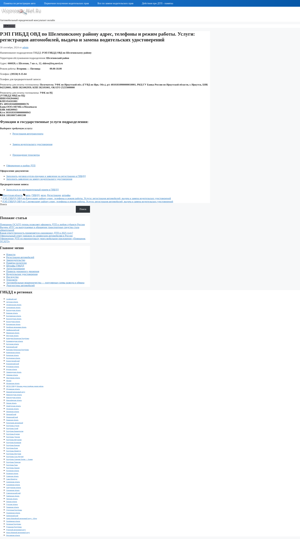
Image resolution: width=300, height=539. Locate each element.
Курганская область (12, 366)
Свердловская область (13, 487)
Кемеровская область (13, 352)
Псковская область (12, 420)
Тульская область (12, 504)
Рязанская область (12, 473)
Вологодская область (13, 321)
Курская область (11, 369)
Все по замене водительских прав (115, 3)
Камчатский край (11, 347)
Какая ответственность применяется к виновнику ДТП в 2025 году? (36, 233)
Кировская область (12, 355)
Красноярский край (12, 364)
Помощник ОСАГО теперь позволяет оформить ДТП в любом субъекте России (42, 224)
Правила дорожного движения (22, 271)
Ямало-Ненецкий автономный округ (18, 532)
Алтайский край (11, 299)
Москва (8, 380)
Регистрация (54, 195)
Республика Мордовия (13, 454)
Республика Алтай (12, 428)
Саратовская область (13, 482)
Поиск (3, 204)
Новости (10, 254)
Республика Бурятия (13, 434)
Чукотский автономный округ (16, 530)
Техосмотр (11, 279)
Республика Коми (12, 448)
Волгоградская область (13, 319)
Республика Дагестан (13, 437)
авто (28, 195)
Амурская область (12, 302)
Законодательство (15, 260)
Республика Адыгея (12, 425)
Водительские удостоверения (22, 274)
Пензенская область (12, 411)
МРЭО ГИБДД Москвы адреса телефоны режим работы (24, 386)
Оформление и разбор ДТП (20, 165)
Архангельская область (13, 305)
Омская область (11, 403)
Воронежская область (13, 324)
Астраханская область (13, 307)
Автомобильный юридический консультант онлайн (27, 20)
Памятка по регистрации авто (19, 3)
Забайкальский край (12, 330)
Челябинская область (13, 521)
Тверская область (12, 499)
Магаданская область (13, 378)
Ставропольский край (13, 493)
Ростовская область (12, 470)
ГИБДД (36, 195)
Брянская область (12, 313)
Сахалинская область (13, 485)
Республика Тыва (12, 465)
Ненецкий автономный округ (15, 392)
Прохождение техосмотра (26, 155)
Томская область (11, 501)
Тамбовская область (12, 496)
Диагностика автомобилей (20, 285)
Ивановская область (12, 333)
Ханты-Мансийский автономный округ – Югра (21, 518)
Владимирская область (13, 316)
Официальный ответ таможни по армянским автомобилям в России (36, 235)
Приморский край (12, 417)
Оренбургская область (13, 406)
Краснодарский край (13, 361)
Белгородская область (13, 310)
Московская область (13, 383)
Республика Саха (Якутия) (15, 456)
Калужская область (12, 344)
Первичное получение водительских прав (66, 3)
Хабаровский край (12, 515)
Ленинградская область (13, 372)
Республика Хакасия (13, 468)
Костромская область (13, 358)
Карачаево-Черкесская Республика (17, 350)
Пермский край (11, 414)
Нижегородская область (14, 395)
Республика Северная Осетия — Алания (19, 459)
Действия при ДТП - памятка (157, 3)
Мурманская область (13, 389)
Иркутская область (12, 195)
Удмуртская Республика (14, 510)
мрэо (43, 195)
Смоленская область (13, 490)
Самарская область (12, 476)
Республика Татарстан (13, 462)
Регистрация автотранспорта (27, 133)
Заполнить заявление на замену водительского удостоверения (39, 179)
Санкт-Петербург (11, 479)
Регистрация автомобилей (20, 257)
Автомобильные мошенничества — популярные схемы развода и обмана (45, 282)
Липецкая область (12, 375)
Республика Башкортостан (14, 431)
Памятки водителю (16, 263)
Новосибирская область (14, 400)
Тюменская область (12, 507)
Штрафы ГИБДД (15, 265)
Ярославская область (13, 535)
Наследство (12, 277)
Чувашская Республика (14, 527)
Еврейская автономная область (16, 327)
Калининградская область (14, 341)
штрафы (66, 195)
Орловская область (12, 409)
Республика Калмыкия (13, 442)
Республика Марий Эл (13, 451)
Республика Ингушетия (14, 440)
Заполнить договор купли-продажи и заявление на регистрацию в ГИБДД (46, 176)
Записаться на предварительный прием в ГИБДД (32, 189)
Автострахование (15, 268)
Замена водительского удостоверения (32, 144)
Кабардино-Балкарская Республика (17, 338)
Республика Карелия (13, 445)
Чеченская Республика (13, 524)
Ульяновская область (13, 513)
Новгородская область (13, 397)
